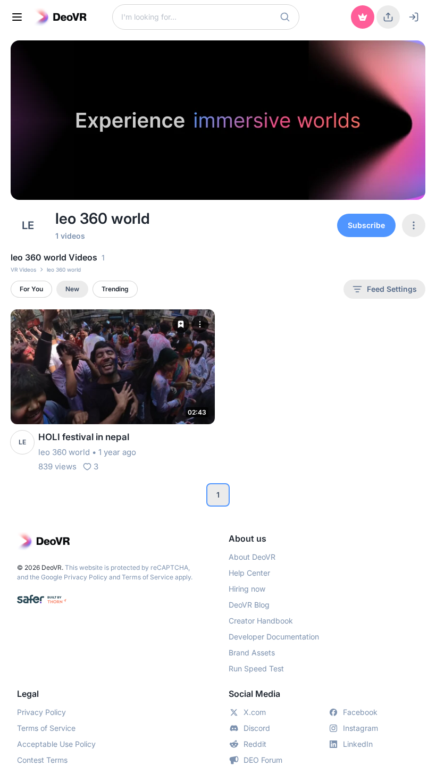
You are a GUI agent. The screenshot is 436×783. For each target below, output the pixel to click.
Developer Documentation (274, 636)
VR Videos (23, 269)
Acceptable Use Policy (56, 743)
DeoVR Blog (249, 604)
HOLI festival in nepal (83, 437)
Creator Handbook (261, 620)
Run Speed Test (256, 668)
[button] (285, 17)
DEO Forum (263, 759)
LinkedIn (358, 743)
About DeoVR (252, 556)
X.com (255, 712)
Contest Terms (42, 759)
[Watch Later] (180, 324)
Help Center (249, 572)
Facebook (360, 712)
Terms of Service (147, 577)
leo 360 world (64, 452)
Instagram (360, 728)
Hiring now (247, 588)
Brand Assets (252, 652)
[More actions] (199, 324)
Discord (257, 728)
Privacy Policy (85, 577)
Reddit (255, 743)
